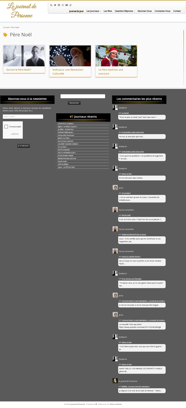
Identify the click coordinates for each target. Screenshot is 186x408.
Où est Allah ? (62, 147)
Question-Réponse (124, 11)
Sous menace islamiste (65, 141)
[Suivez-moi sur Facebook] (60, 5)
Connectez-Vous (162, 11)
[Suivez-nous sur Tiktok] (71, 5)
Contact (177, 11)
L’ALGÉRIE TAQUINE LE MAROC (68, 144)
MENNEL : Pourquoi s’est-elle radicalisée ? (136, 386)
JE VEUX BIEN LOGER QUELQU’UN (133, 132)
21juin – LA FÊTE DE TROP (66, 167)
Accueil (6, 27)
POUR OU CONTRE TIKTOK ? (131, 257)
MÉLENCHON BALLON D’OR (67, 158)
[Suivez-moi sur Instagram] (63, 5)
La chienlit (125, 113)
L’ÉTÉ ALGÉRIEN (63, 164)
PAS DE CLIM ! (62, 161)
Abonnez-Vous (145, 11)
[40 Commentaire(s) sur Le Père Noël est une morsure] (135, 51)
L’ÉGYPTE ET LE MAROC (66, 124)
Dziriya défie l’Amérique (66, 135)
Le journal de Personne (21, 11)
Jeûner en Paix (127, 174)
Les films (108, 11)
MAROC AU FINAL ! (64, 138)
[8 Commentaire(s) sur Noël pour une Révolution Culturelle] (88, 51)
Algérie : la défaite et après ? (67, 126)
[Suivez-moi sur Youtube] (67, 5)
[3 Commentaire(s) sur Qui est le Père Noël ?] (42, 51)
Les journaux (93, 11)
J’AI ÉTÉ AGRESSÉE (64, 150)
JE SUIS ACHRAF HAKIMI (65, 156)
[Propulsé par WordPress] (96, 404)
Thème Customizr (116, 404)
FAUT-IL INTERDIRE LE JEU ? (67, 153)
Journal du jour (76, 11)
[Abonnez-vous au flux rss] (52, 5)
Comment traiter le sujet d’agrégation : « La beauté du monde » (143, 301)
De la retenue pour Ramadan (131, 279)
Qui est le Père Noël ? (18, 69)
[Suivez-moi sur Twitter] (56, 5)
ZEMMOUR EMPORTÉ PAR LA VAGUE (134, 234)
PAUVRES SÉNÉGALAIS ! (65, 132)
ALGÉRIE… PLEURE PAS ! (66, 129)
